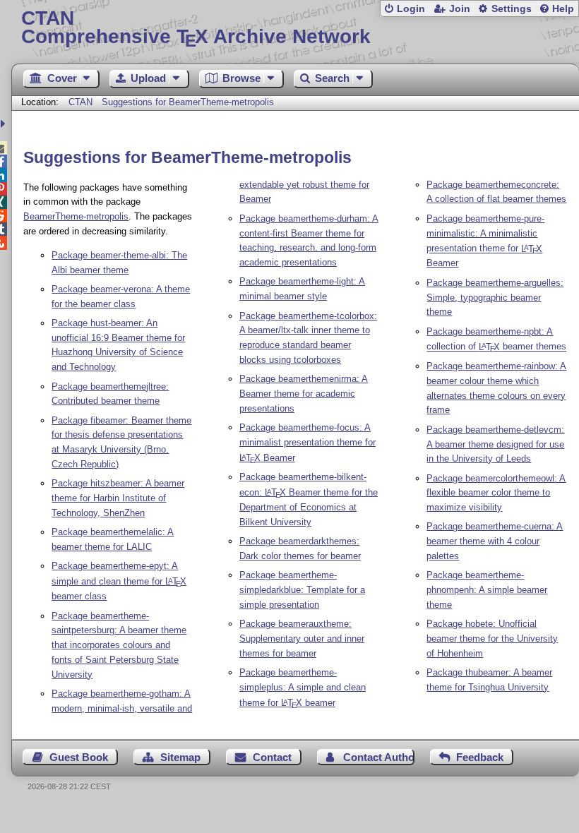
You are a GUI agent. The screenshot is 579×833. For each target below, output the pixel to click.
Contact (272, 757)
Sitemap (180, 757)
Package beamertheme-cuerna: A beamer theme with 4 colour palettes (494, 541)
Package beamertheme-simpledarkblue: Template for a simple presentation (302, 590)
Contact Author (378, 757)
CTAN (80, 102)
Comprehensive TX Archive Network (196, 28)
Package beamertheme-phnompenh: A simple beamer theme (486, 590)
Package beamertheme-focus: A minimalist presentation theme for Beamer (307, 442)
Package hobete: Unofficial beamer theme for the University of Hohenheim (492, 638)
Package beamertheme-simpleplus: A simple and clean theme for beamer (302, 687)
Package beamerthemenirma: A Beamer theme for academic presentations (303, 393)
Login (411, 9)
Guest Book (78, 757)
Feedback (479, 757)
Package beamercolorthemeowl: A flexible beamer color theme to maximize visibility (496, 493)
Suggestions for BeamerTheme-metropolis (188, 102)
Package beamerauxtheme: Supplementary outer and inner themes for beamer (301, 638)
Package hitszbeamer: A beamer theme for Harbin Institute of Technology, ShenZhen (118, 498)
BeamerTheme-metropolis (76, 216)
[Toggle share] (4, 124)
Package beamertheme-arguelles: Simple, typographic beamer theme (494, 297)
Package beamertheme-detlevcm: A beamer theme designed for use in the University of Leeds (495, 444)
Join (459, 9)
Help (563, 9)
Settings (511, 9)
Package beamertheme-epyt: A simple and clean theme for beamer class (119, 581)
